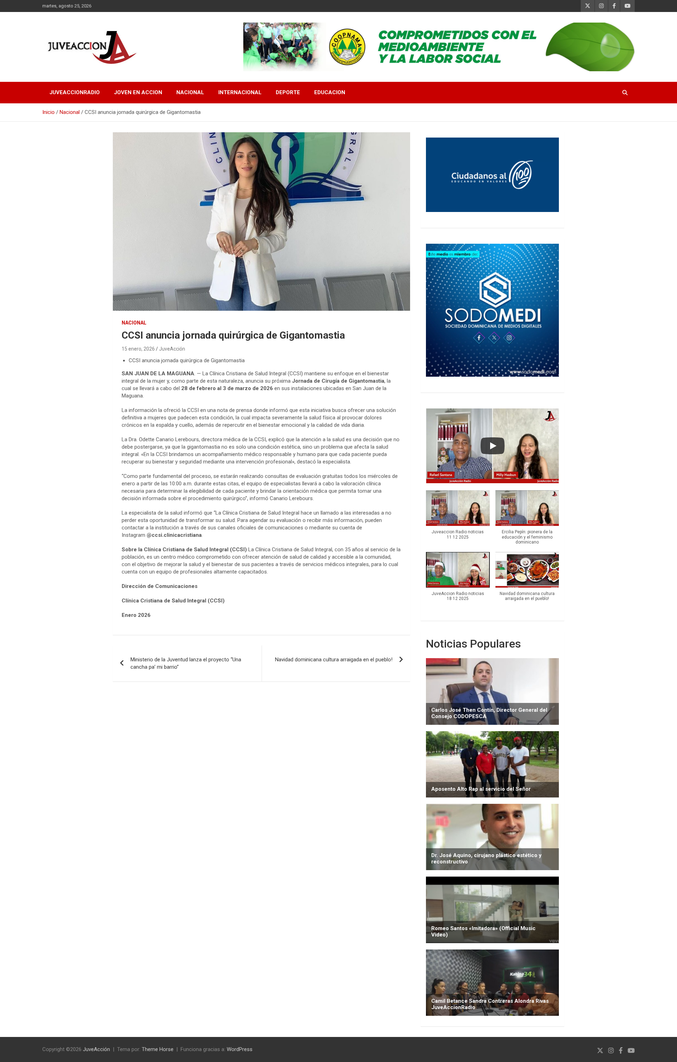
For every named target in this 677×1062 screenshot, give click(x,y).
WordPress (239, 1049)
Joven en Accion (138, 92)
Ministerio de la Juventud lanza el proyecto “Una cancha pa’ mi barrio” (185, 663)
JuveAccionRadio (74, 92)
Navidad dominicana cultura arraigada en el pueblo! (333, 659)
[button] (457, 518)
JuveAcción (172, 349)
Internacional (240, 92)
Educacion (329, 92)
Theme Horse (157, 1049)
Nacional (190, 92)
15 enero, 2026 (138, 349)
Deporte (288, 92)
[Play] (493, 445)
